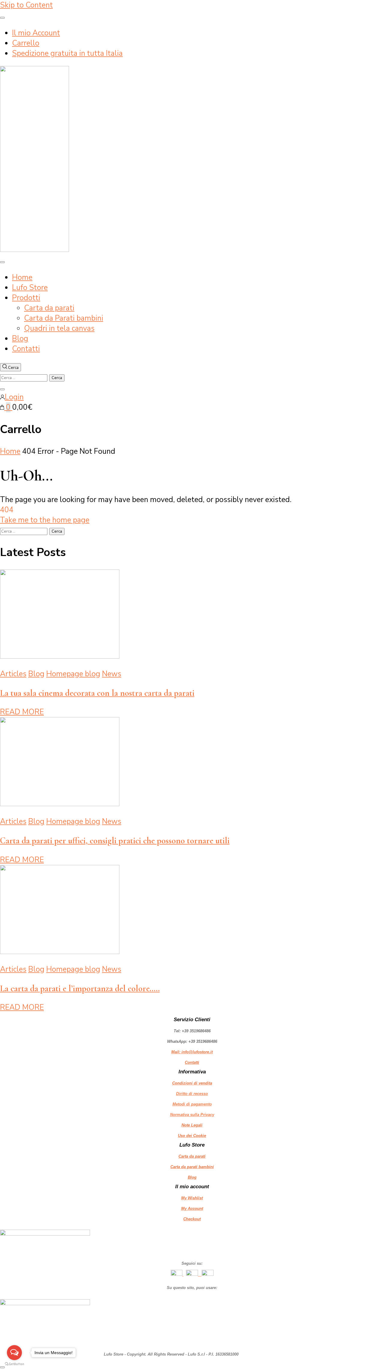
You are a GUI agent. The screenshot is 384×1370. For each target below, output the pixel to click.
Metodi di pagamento (192, 1104)
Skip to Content (26, 5)
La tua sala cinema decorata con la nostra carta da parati (97, 693)
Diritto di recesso (192, 1093)
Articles (13, 674)
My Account (192, 1208)
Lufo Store (30, 288)
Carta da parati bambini (192, 1167)
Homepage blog (73, 674)
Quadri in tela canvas (59, 328)
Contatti (26, 349)
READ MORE (22, 712)
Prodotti (26, 298)
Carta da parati (49, 308)
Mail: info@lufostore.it (192, 1052)
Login (14, 397)
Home (22, 277)
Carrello (25, 43)
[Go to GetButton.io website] (14, 1364)
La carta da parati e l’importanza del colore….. (80, 988)
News (111, 674)
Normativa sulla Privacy (192, 1114)
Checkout (192, 1219)
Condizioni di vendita (192, 1083)
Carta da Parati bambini (63, 318)
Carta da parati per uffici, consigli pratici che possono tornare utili (115, 840)
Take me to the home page (44, 520)
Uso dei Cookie (192, 1135)
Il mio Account (36, 33)
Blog (20, 339)
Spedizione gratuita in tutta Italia (67, 53)
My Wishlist (192, 1198)
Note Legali (192, 1125)
